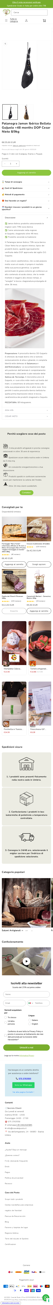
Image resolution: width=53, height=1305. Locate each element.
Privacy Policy (14, 1300)
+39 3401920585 (24, 1125)
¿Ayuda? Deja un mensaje (16, 1150)
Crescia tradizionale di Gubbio (38, 544)
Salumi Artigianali (11, 930)
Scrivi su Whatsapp (23, 1085)
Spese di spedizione (19, 145)
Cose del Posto (15, 1297)
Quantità (5, 159)
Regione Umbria (11, 1233)
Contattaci (26, 493)
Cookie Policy (23, 1300)
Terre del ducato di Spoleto (16, 1239)
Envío (7, 1166)
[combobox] (29, 12)
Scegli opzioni (39, 564)
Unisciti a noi (26, 1047)
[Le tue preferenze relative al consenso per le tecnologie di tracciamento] (48, 1300)
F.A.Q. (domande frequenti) (16, 1161)
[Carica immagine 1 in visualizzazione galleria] (10, 112)
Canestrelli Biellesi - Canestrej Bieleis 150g (39, 597)
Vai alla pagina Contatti (23, 1092)
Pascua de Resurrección (15, 1216)
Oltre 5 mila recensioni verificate (26, 2)
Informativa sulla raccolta (10, 1303)
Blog (7, 1222)
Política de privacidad (14, 1178)
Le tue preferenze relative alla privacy (38, 1300)
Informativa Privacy (26, 1055)
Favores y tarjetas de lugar (16, 1227)
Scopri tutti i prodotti (14, 1199)
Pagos (7, 1172)
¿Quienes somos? (12, 1155)
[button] (7, 20)
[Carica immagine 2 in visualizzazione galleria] (26, 112)
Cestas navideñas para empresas (19, 1205)
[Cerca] (44, 12)
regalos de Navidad (13, 1210)
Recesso (8, 1183)
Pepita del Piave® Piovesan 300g (12, 597)
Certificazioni (10, 1244)
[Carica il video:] (26, 961)
